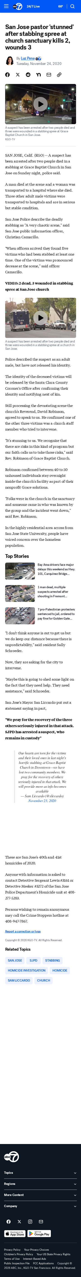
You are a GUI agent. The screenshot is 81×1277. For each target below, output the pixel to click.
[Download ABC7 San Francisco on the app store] (15, 1233)
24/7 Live (33, 6)
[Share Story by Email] (49, 75)
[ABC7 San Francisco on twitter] (19, 1221)
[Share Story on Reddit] (28, 75)
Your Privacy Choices (36, 1249)
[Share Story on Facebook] (7, 75)
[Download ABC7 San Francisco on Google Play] (39, 1233)
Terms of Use (12, 1258)
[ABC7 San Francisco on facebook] (8, 1221)
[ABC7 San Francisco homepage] (17, 6)
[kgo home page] (11, 1156)
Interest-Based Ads (34, 1258)
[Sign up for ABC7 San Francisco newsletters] (40, 1221)
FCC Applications (43, 1263)
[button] (6, 6)
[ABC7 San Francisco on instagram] (30, 1221)
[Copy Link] (59, 75)
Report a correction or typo (23, 931)
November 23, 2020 (42, 800)
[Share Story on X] (18, 75)
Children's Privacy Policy (18, 1254)
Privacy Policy (12, 1249)
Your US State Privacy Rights (53, 1254)
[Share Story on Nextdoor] (38, 75)
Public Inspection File (16, 1263)
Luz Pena (27, 58)
